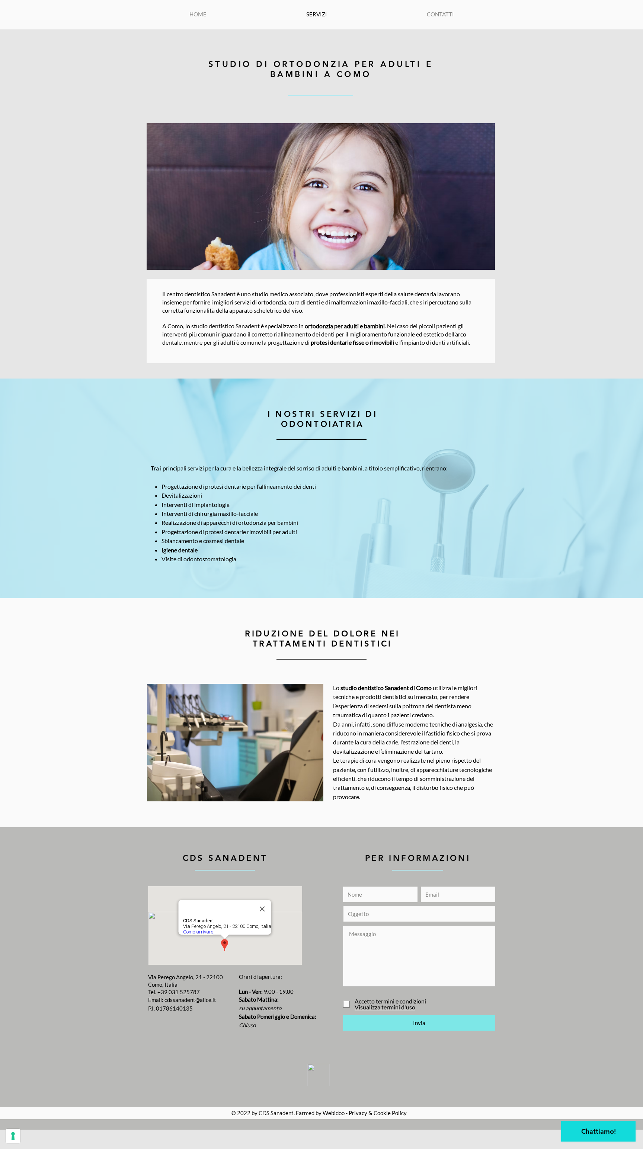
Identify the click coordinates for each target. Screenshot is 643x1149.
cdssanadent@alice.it (190, 999)
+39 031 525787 (178, 992)
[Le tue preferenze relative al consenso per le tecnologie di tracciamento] (13, 1136)
